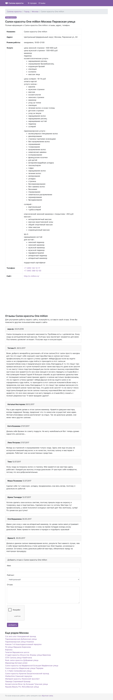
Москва (35, 11)
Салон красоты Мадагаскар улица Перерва (24, 668)
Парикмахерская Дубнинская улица (21, 639)
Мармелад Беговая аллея (16, 663)
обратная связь (47, 696)
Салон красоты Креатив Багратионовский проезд (27, 673)
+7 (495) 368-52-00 (32, 271)
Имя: (9, 565)
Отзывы (42, 3)
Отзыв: (10, 584)
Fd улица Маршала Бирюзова (18, 647)
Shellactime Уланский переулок (18, 676)
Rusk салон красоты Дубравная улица (21, 660)
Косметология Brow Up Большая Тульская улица (26, 684)
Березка (8, 650)
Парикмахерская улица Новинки (19, 642)
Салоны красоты (16, 3)
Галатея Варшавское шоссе (17, 652)
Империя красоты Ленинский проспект (22, 679)
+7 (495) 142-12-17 (32, 268)
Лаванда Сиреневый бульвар (17, 681)
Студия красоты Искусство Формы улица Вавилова (28, 655)
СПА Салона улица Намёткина (18, 657)
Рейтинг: (10, 575)
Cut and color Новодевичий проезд (20, 636)
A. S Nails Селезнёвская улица (18, 671)
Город (26, 11)
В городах (32, 3)
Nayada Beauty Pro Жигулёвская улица (22, 687)
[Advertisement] (43, 296)
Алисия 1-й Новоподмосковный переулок (23, 644)
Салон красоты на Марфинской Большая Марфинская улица (31, 665)
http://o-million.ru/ (31, 276)
